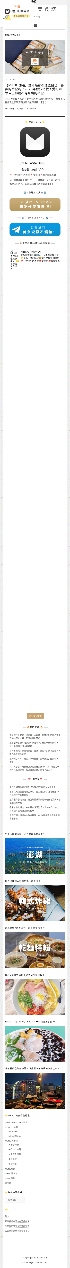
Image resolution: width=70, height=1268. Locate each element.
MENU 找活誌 (11, 1127)
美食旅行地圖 (14, 1149)
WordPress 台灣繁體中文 (17, 1231)
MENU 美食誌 (35, 9)
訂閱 (17, 1221)
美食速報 (12, 1159)
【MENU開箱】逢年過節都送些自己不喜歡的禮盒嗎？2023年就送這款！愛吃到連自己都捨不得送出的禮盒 (34, 89)
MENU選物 (10, 1178)
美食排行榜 (13, 1145)
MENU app (13, 1131)
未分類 (8, 1183)
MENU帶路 (9, 109)
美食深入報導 (14, 1154)
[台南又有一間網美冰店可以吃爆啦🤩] (35, 687)
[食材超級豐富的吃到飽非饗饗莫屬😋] (35, 346)
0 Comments (31, 109)
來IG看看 (37, 715)
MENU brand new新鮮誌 (17, 1122)
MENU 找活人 (14, 1136)
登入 (7, 1216)
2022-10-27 (10, 79)
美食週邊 (12, 1164)
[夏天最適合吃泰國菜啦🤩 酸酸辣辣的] (35, 540)
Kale (44, 1257)
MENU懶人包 (11, 1173)
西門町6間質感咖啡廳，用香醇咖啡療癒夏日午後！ (33, 787)
